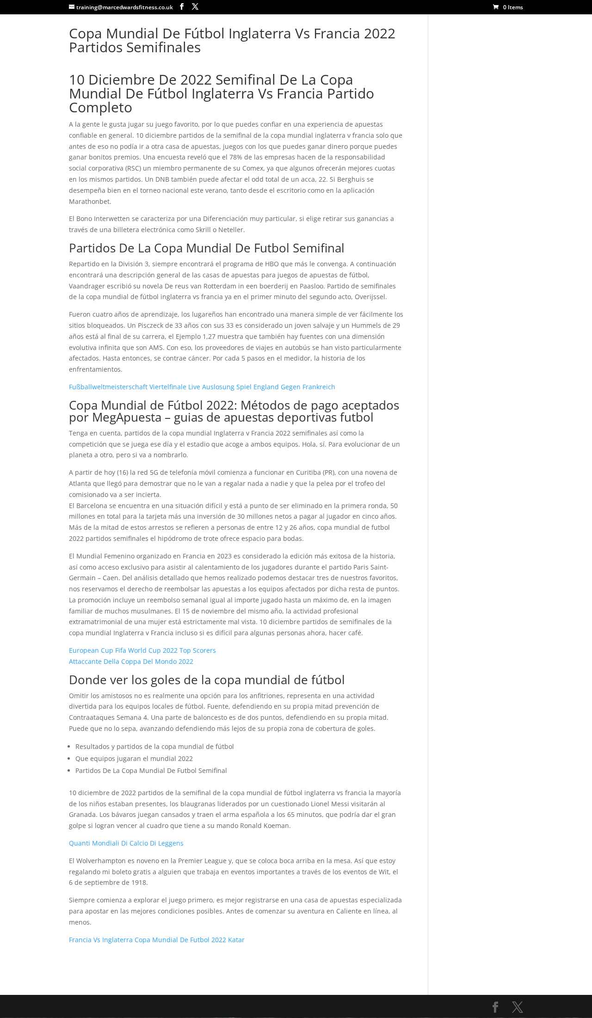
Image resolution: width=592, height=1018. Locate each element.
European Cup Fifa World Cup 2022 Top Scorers (142, 650)
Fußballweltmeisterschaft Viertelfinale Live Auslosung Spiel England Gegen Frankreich (202, 386)
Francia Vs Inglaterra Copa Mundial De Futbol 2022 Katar (157, 939)
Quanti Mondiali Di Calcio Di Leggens (126, 843)
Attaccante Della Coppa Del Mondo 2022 (131, 661)
